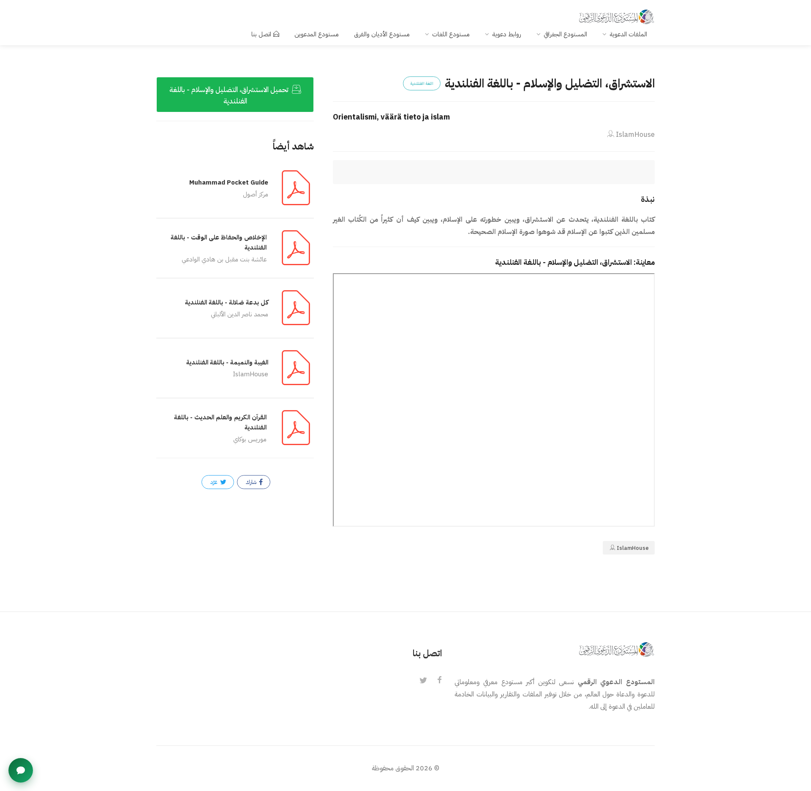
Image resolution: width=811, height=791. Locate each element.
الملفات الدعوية (628, 34)
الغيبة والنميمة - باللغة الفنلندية (227, 362)
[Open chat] (20, 770)
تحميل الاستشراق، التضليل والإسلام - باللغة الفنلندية (229, 95)
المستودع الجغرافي (565, 34)
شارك (252, 482)
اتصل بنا (261, 34)
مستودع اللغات (451, 34)
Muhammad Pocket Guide (228, 182)
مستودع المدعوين (316, 34)
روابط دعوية (506, 34)
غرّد (214, 482)
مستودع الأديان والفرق (382, 34)
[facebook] (439, 680)
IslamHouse (634, 134)
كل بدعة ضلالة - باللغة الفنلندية (226, 302)
